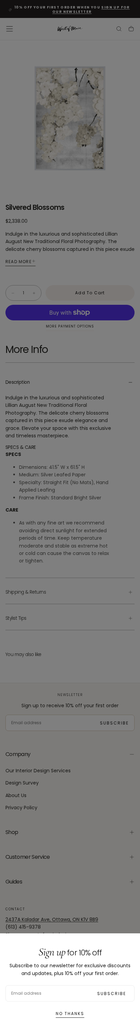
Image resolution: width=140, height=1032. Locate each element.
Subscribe (111, 993)
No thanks (70, 1013)
